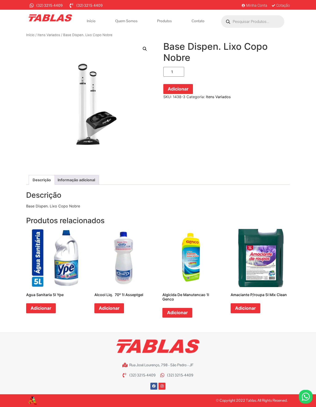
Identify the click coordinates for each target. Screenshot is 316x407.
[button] (145, 49)
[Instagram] (161, 386)
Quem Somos (126, 21)
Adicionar (178, 89)
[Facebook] (153, 386)
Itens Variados (48, 35)
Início (91, 21)
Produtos (164, 21)
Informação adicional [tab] (76, 180)
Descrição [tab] (42, 180)
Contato (198, 21)
